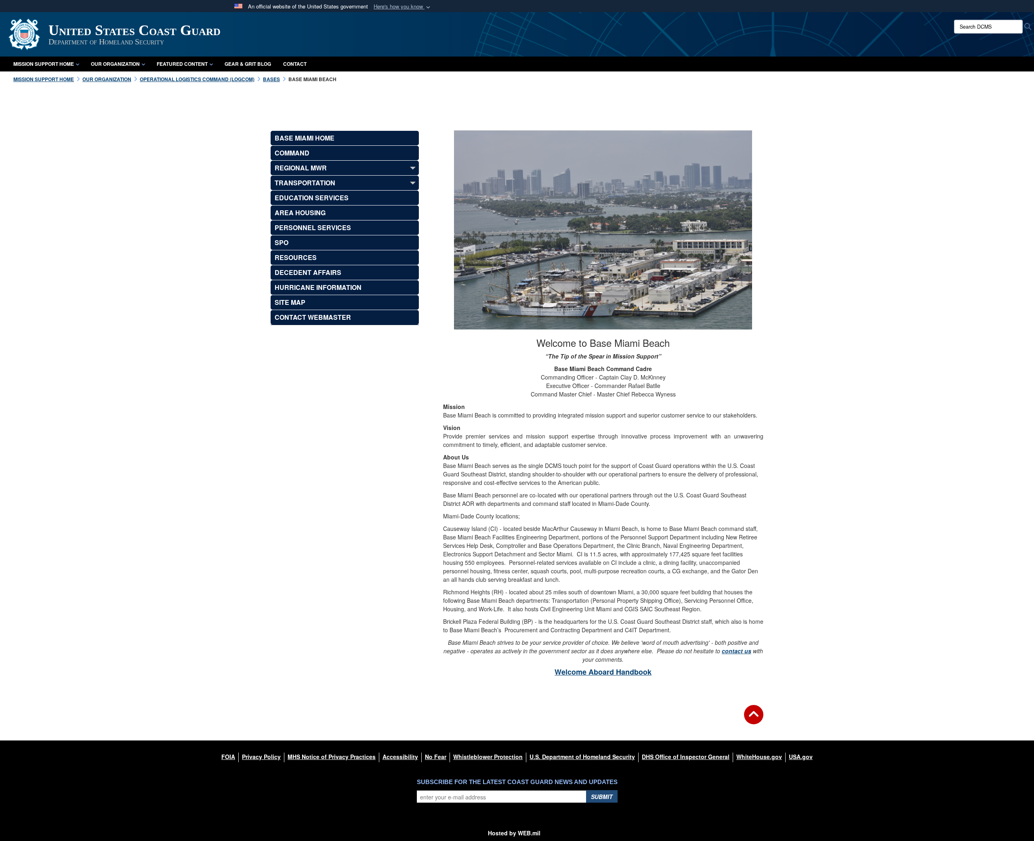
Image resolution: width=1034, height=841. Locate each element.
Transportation (305, 182)
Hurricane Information (318, 287)
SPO (281, 242)
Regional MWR (301, 167)
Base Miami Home (304, 138)
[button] (403, 6)
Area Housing (300, 212)
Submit (602, 797)
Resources (296, 257)
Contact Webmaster (313, 317)
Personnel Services (313, 227)
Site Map (290, 302)
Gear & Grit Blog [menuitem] (248, 63)
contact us (736, 651)
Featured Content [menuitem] (182, 63)
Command (292, 152)
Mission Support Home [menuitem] (43, 63)
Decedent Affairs (308, 272)
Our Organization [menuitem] (115, 63)
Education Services (312, 197)
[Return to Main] (753, 719)
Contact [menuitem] (295, 63)
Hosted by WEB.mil (514, 833)
